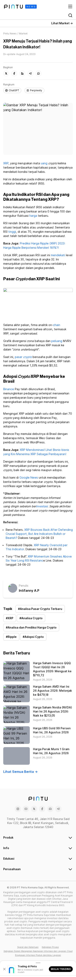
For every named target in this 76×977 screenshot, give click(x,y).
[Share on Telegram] (30, 73)
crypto (27, 357)
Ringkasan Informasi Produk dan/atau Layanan (38, 955)
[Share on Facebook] (14, 73)
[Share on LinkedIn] (22, 73)
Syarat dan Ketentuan (28, 947)
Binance (8, 389)
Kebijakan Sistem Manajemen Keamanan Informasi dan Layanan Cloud (38, 951)
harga (33, 215)
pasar (18, 357)
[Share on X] (6, 73)
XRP (6, 163)
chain (56, 325)
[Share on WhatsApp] (38, 73)
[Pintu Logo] (20, 7)
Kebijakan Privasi (50, 947)
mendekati (58, 255)
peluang (56, 341)
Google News (28, 477)
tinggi (12, 231)
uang (44, 163)
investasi (42, 506)
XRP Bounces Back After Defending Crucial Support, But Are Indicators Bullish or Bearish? (39, 533)
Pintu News (10, 33)
